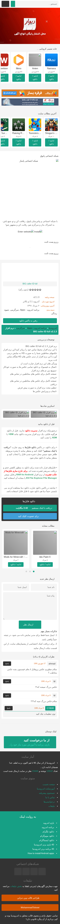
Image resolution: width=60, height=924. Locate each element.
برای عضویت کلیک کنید (28, 516)
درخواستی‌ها (49, 801)
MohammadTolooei (30, 907)
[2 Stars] (37, 289)
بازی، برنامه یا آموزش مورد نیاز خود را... (29, 742)
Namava (51, 68)
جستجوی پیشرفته (47, 793)
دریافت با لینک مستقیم (34, 508)
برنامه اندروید (48, 827)
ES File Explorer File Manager (41, 478)
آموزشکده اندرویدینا (46, 788)
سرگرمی (14, 310)
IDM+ (11, 434)
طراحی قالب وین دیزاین (28, 898)
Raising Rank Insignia (23, 133)
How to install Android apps (41, 853)
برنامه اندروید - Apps (29, 310)
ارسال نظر (28, 624)
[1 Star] (40, 289)
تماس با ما (50, 797)
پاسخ (7, 663)
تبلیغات (51, 806)
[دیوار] (30, 26)
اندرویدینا (53, 328)
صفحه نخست (49, 784)
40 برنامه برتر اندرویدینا (43, 849)
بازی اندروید (48, 823)
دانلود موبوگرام (47, 836)
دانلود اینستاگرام (46, 840)
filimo (18, 68)
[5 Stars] (30, 289)
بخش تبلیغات (16, 886)
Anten (35, 68)
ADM (54, 437)
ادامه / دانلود (51, 77)
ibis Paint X (45, 557)
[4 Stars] (33, 289)
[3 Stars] (35, 289)
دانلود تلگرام (48, 831)
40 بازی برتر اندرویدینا (44, 844)
